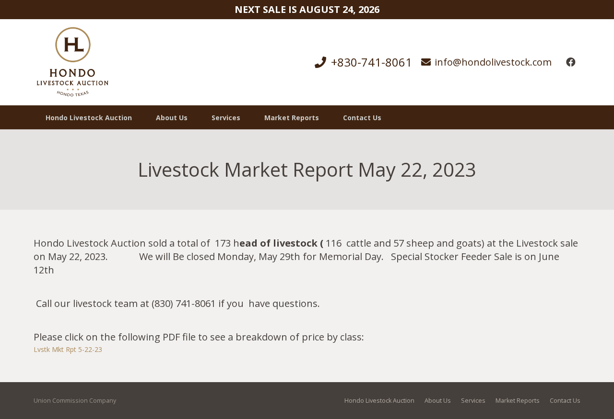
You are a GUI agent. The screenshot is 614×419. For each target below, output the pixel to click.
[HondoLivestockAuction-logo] (72, 62)
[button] (246, 117)
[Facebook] (570, 62)
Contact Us (565, 400)
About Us (438, 400)
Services (473, 400)
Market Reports (518, 400)
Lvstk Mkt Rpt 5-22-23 (68, 349)
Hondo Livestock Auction (379, 400)
